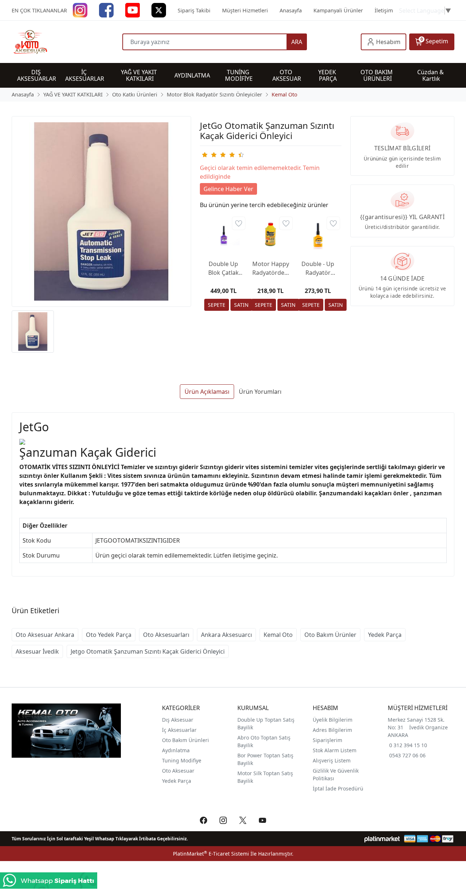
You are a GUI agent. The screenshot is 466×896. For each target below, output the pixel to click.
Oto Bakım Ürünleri (185, 740)
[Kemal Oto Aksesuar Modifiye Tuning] (67, 41)
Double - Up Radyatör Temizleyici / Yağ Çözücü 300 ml (318, 268)
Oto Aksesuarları (166, 635)
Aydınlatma (176, 750)
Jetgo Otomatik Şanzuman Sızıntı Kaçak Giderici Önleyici (148, 651)
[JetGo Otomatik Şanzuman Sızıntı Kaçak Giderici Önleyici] (101, 211)
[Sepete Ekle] (216, 305)
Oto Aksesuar (178, 770)
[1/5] (204, 154)
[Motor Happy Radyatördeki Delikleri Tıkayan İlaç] (270, 234)
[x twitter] (159, 9)
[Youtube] (132, 9)
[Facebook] (106, 9)
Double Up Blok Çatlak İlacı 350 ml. (224, 268)
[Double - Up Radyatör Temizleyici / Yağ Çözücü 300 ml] (318, 234)
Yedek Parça (385, 635)
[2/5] (209, 154)
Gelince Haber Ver (228, 189)
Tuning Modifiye (181, 760)
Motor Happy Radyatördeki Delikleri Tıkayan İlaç (270, 268)
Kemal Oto (278, 635)
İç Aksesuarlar (179, 729)
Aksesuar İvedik (37, 651)
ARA (296, 42)
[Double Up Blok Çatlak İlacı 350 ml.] (223, 234)
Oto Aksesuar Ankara (45, 635)
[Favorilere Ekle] (238, 223)
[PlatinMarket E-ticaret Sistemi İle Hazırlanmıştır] (382, 839)
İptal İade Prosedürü (338, 788)
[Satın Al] (241, 305)
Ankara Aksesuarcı (226, 635)
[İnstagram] (80, 9)
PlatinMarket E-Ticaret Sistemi (211, 853)
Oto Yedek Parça (108, 635)
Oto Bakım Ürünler (330, 635)
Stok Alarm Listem (334, 750)
